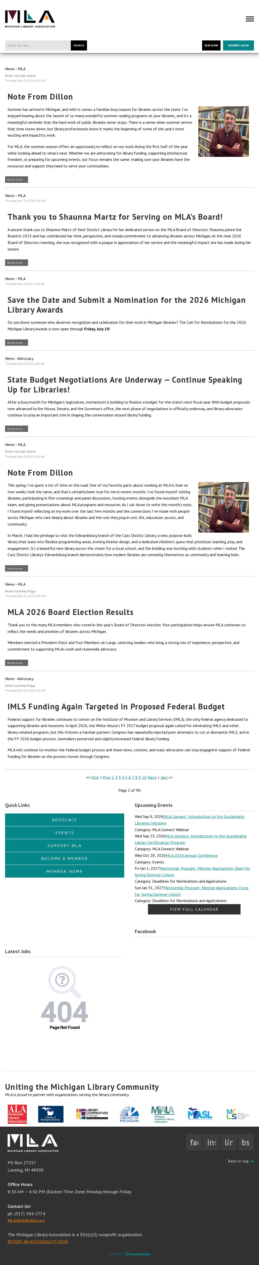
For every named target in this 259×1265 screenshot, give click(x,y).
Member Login (238, 45)
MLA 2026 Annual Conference (192, 855)
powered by (117, 1254)
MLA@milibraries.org (26, 1220)
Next (152, 777)
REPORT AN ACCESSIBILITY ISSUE (38, 1241)
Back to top (239, 1160)
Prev (107, 777)
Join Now (211, 45)
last (164, 777)
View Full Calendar (194, 909)
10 (144, 777)
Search (78, 45)
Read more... (16, 179)
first (95, 777)
